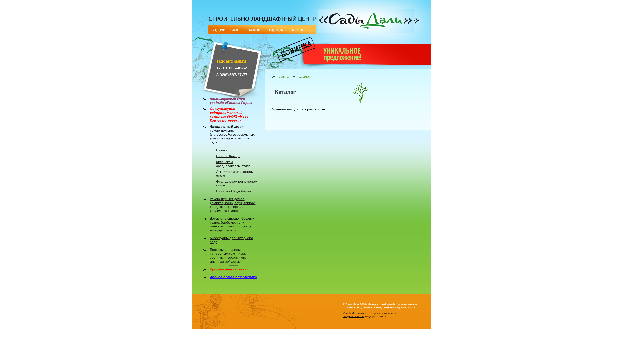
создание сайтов (353, 316)
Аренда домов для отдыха (233, 277)
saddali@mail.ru (231, 61)
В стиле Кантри (228, 156)
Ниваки (222, 150)
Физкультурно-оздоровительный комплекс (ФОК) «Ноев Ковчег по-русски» (229, 114)
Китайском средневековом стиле (233, 164)
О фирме (218, 29)
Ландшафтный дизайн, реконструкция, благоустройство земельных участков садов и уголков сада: (232, 134)
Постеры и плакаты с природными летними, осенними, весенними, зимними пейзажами (228, 255)
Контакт (297, 29)
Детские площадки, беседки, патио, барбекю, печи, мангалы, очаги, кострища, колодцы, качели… (232, 224)
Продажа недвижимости (229, 269)
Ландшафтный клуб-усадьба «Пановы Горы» (231, 101)
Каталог (254, 29)
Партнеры (276, 29)
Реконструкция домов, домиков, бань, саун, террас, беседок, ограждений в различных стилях (233, 205)
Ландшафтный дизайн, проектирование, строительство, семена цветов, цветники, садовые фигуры (380, 306)
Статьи (235, 29)
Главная (284, 76)
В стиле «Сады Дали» (233, 191)
